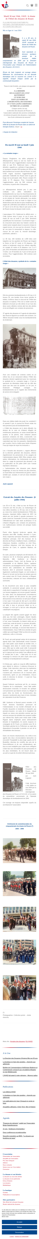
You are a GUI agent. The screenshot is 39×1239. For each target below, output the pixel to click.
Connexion (6, 1169)
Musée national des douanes (11, 1204)
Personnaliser (19, 1232)
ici (21, 127)
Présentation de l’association (11, 1156)
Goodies (5, 1192)
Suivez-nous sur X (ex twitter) (11, 1167)
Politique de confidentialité (21, 1236)
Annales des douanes (17, 1041)
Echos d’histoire (18, 22)
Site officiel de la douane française (13, 1202)
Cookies (12, 1236)
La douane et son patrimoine (11, 1179)
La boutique (7, 1190)
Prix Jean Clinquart (8, 1160)
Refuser (19, 1227)
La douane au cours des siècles (12, 1176)
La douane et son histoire (12, 1174)
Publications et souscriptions (11, 1194)
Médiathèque (7, 1185)
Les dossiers (6, 1183)
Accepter (19, 1222)
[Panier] (31, 5)
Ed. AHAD (29, 1041)
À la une (6, 22)
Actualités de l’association (10, 1158)
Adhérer (5, 1163)
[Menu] (36, 5)
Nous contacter (7, 1165)
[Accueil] (5, 4)
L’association (7, 1154)
